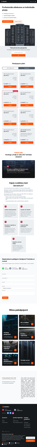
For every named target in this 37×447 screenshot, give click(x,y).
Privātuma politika (4, 422)
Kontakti (3, 420)
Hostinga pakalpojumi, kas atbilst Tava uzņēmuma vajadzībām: (8, 382)
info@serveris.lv (24, 268)
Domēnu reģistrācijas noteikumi (18, 422)
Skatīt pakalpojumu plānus (7, 21)
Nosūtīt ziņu (5, 297)
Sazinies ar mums (18, 21)
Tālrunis (3, 282)
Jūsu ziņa (3, 290)
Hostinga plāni (26, 68)
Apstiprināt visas (30, 440)
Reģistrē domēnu (15, 420)
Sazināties (27, 142)
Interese (3, 286)
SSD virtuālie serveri (10, 68)
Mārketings (5, 444)
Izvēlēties (10, 86)
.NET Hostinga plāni (27, 425)
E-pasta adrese (4, 278)
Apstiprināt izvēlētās (30, 437)
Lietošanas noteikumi (27, 427)
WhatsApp (7, 268)
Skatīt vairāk (10, 444)
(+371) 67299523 (15, 268)
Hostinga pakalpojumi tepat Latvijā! (9, 377)
